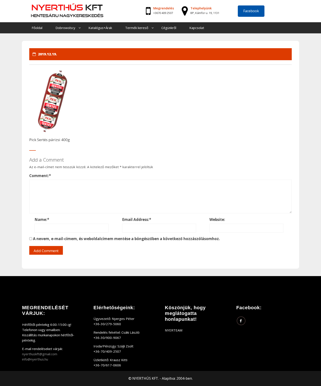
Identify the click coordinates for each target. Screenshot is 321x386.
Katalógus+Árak (100, 28)
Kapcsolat (196, 28)
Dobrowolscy (65, 28)
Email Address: (136, 219)
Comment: (40, 175)
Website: (217, 219)
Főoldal (37, 28)
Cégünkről (168, 28)
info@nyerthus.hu (35, 359)
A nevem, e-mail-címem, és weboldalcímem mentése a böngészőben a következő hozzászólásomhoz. (126, 238)
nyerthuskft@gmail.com (39, 354)
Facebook (251, 11)
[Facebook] (241, 321)
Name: (42, 219)
